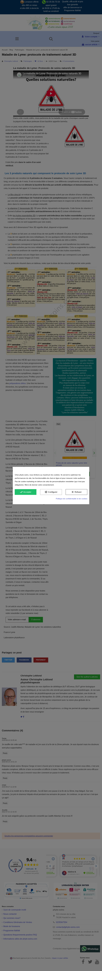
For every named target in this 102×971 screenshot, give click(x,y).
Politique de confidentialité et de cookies (71, 499)
